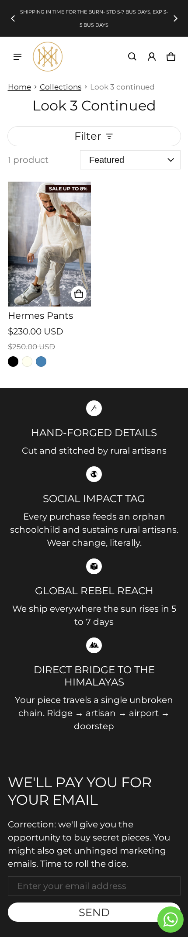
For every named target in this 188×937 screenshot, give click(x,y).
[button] (132, 56)
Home (19, 87)
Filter (87, 136)
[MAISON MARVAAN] (47, 56)
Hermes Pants (40, 315)
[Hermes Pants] (49, 244)
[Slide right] (175, 18)
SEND (94, 912)
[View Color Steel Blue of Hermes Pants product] (41, 361)
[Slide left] (13, 18)
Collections (60, 87)
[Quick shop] (79, 294)
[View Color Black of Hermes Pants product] (13, 361)
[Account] (151, 56)
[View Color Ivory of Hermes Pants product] (27, 361)
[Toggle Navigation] (17, 56)
